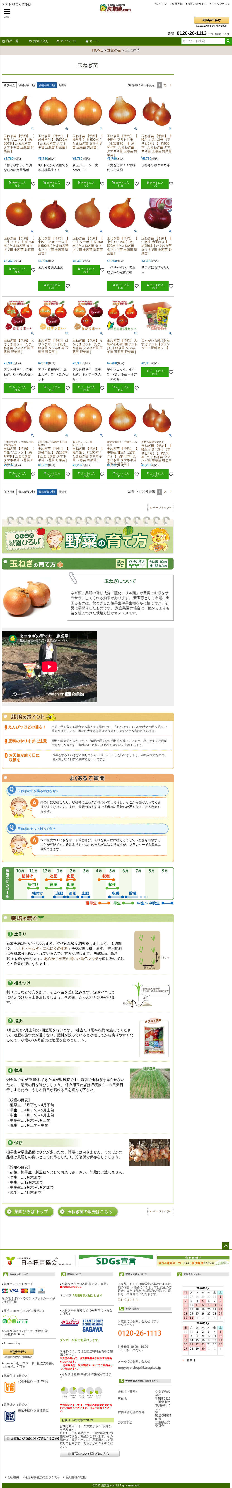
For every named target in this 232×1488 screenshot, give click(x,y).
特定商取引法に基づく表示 (42, 1477)
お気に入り (41, 41)
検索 (228, 41)
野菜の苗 (114, 50)
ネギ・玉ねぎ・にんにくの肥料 (42, 948)
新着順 (62, 85)
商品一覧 (12, 41)
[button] (171, 85)
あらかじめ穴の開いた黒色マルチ (71, 959)
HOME (97, 50)
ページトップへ (225, 1246)
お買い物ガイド (196, 3)
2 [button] (165, 85)
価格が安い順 (27, 85)
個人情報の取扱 (75, 1477)
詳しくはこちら (128, 1299)
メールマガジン (220, 3)
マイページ (68, 41)
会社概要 (13, 1477)
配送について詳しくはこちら (90, 1454)
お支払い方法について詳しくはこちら (34, 1438)
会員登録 (177, 3)
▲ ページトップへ (161, 507)
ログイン (161, 3)
